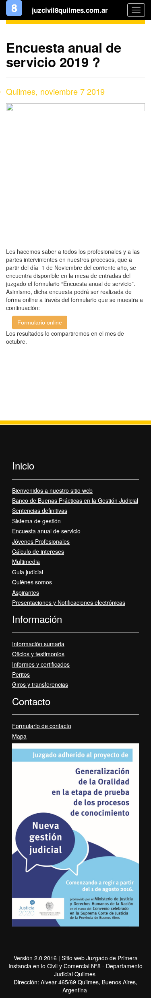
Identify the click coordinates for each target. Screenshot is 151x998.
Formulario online (39, 322)
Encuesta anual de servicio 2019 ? (63, 54)
